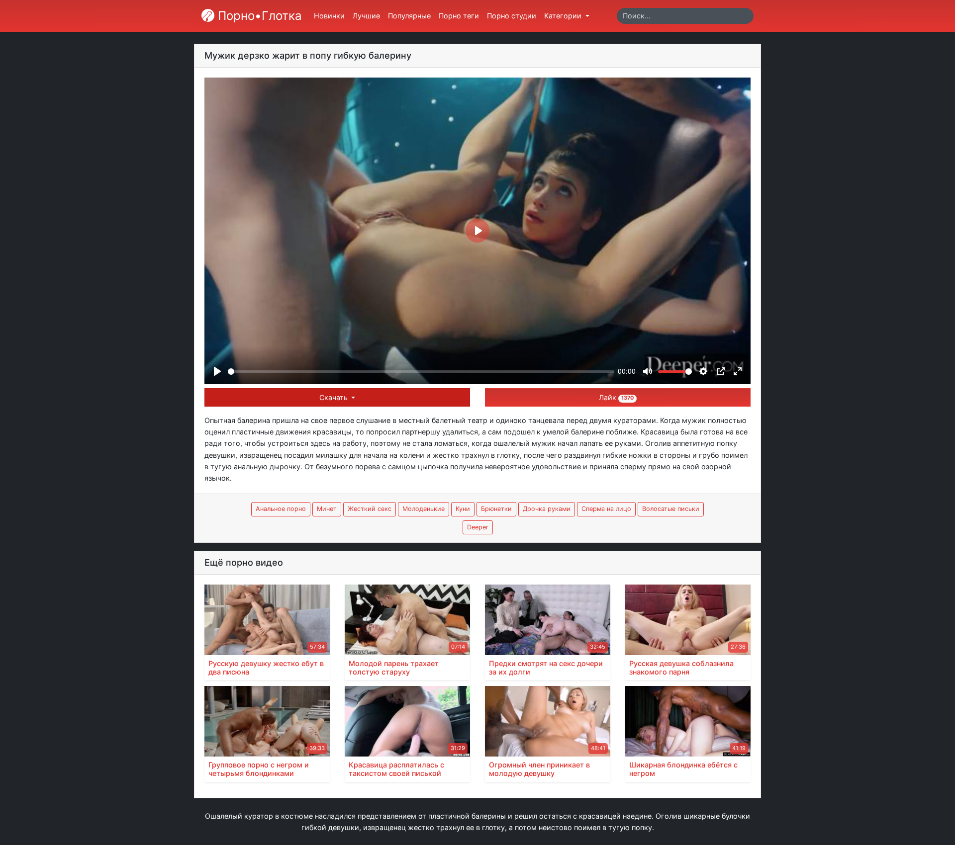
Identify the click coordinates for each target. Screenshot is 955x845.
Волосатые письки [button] (670, 508)
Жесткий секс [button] (369, 508)
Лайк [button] (616, 397)
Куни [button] (463, 508)
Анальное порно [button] (281, 508)
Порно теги (459, 15)
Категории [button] (563, 15)
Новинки (329, 15)
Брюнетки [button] (496, 508)
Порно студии (511, 15)
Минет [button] (327, 508)
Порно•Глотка (258, 15)
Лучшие (366, 15)
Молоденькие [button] (423, 508)
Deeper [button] (477, 527)
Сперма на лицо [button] (606, 508)
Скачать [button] (334, 397)
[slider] (421, 371)
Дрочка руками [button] (547, 508)
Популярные (409, 15)
